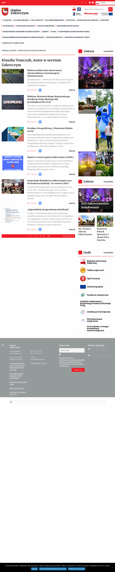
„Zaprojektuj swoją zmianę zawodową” (48, 209)
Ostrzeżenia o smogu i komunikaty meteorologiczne (98, 328)
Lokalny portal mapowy (98, 311)
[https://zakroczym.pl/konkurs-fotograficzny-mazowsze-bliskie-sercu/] (13, 134)
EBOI (4, 3)
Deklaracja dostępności (17, 388)
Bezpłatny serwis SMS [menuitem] (13, 43)
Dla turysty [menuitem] (37, 20)
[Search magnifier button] (110, 9)
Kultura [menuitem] (70, 20)
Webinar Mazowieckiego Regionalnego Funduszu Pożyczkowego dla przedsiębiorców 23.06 (48, 99)
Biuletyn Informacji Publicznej (96, 262)
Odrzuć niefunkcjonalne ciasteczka (53, 569)
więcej (72, 90)
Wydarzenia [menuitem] (8, 26)
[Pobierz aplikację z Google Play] (98, 350)
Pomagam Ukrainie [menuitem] (25, 26)
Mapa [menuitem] (53, 32)
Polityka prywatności (76, 569)
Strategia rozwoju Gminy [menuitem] (77, 37)
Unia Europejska (95, 286)
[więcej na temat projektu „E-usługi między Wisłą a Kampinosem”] (57, 484)
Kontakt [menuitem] (105, 20)
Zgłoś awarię (93, 278)
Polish (103, 3)
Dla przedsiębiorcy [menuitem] (54, 20)
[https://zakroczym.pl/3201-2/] (13, 186)
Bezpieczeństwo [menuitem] (54, 37)
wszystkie (108, 51)
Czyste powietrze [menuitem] (45, 26)
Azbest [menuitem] (45, 32)
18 (49, 236)
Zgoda (34, 569)
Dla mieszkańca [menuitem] (21, 20)
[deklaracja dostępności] (92, 2)
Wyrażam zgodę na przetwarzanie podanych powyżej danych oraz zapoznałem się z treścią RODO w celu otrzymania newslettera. (71, 362)
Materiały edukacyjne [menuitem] (68, 26)
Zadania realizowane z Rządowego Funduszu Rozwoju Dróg (95, 303)
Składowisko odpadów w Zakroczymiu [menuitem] (21, 32)
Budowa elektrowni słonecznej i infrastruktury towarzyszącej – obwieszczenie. (44, 73)
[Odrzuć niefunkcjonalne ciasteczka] (112, 567)
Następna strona (68, 236)
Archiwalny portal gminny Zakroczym (18, 393)
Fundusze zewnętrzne (97, 295)
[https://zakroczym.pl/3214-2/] (13, 163)
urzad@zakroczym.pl (37, 359)
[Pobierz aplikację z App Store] (98, 357)
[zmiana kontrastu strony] (89, 2)
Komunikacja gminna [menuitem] (87, 20)
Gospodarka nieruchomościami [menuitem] (74, 32)
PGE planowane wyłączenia (94, 320)
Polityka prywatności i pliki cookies (18, 383)
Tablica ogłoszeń (95, 270)
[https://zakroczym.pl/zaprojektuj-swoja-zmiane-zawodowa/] (13, 215)
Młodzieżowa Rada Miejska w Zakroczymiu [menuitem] (23, 37)
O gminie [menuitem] (7, 20)
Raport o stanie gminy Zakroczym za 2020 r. (50, 157)
